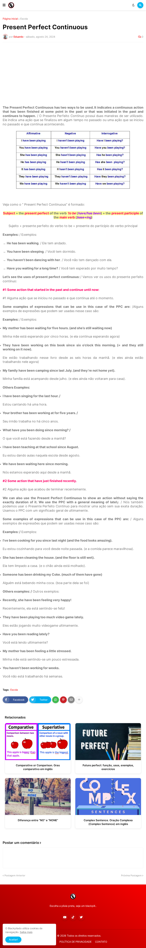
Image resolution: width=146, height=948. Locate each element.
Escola (24, 18)
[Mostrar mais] (79, 699)
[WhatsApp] (55, 699)
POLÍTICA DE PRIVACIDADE (75, 941)
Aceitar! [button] (13, 939)
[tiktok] (73, 917)
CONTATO (101, 941)
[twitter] (81, 917)
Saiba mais (26, 932)
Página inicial (10, 18)
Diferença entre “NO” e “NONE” (38, 820)
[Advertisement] (73, 72)
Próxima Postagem (131, 875)
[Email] (71, 699)
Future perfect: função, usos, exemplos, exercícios (108, 767)
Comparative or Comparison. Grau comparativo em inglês (38, 767)
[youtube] (65, 917)
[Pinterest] (63, 699)
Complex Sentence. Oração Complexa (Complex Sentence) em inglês (108, 822)
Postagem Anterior (14, 875)
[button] (4, 5)
